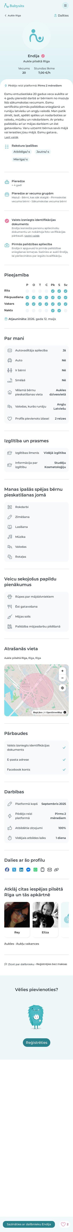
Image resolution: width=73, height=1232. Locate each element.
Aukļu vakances (27, 943)
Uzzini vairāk (32, 236)
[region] (36, 690)
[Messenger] (28, 869)
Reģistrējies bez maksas (51, 964)
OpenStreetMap (54, 712)
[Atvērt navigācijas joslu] (65, 5)
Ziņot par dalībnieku (20, 964)
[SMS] (42, 869)
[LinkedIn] (21, 869)
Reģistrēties (36, 1042)
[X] (14, 869)
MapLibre (38, 712)
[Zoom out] (62, 677)
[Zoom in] (62, 670)
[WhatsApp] (35, 869)
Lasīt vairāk (11, 137)
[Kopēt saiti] (56, 869)
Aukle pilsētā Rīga (36, 61)
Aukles (9, 943)
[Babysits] (14, 5)
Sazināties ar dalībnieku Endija (29, 1224)
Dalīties (63, 15)
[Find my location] (62, 687)
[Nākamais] (67, 919)
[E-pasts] (49, 869)
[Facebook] (7, 869)
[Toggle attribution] (65, 712)
